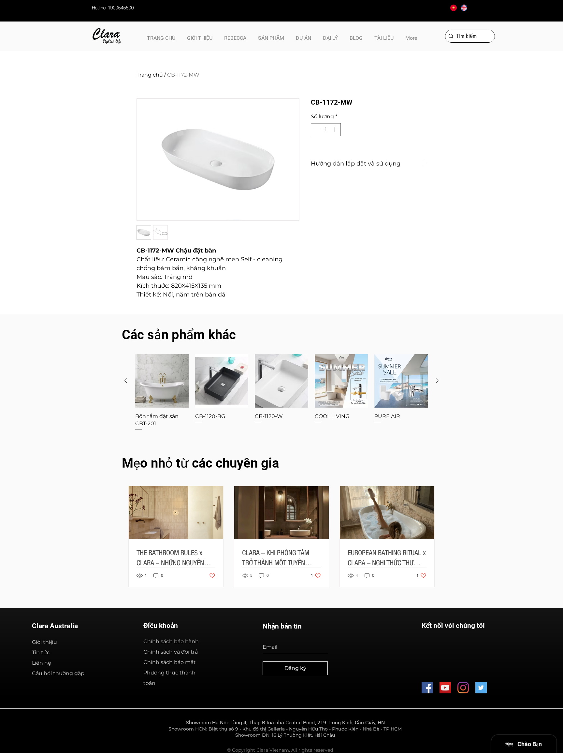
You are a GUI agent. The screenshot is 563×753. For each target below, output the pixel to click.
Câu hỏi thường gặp (58, 673)
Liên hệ (41, 663)
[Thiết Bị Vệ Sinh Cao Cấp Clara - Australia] (445, 687)
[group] (281, 392)
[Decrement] (316, 129)
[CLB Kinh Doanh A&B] (481, 687)
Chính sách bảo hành (171, 641)
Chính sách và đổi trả (170, 652)
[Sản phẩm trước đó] (126, 380)
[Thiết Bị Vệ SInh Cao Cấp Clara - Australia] (427, 687)
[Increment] (335, 129)
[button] (383, 35)
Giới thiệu (44, 642)
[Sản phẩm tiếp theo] (437, 380)
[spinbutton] (326, 129)
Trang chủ (150, 75)
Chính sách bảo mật (169, 662)
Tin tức (41, 652)
